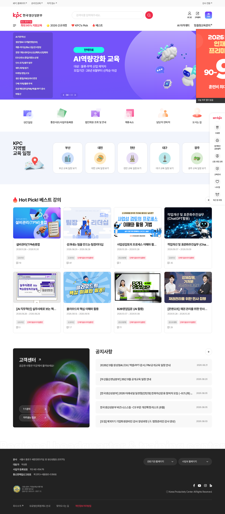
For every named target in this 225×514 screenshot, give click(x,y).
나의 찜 (217, 187)
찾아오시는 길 (62, 506)
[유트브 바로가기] (199, 485)
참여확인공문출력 (217, 147)
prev (63, 95)
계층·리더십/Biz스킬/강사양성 (28, 47)
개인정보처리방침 (83, 506)
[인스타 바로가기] (205, 485)
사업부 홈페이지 (189, 461)
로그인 (189, 17)
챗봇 (208, 15)
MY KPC (217, 118)
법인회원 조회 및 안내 (95, 122)
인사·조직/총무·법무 (23, 63)
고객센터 (197, 17)
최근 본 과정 (217, 200)
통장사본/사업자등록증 (62, 122)
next (75, 95)
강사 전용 (206, 3)
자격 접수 (51, 3)
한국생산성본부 (27, 15)
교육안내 (217, 174)
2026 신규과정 (58, 25)
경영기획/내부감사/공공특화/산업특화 (31, 52)
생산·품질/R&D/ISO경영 (26, 78)
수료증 (217, 133)
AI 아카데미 (183, 25)
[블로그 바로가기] (211, 485)
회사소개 (17, 506)
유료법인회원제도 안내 (39, 506)
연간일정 (28, 122)
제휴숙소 (129, 122)
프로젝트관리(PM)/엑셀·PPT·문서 (30, 88)
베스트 (99, 25)
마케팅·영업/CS (22, 73)
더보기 (208, 200)
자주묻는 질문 (29, 417)
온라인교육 (36, 3)
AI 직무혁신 (20, 37)
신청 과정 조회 (217, 161)
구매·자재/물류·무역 (23, 83)
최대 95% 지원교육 (31, 25)
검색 (149, 15)
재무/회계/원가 (21, 68)
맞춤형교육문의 (202, 25)
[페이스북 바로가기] (194, 485)
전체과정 (14, 25)
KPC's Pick (81, 25)
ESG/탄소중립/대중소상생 (26, 57)
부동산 (18, 94)
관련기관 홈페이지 (155, 461)
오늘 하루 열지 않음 (205, 100)
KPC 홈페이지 (19, 3)
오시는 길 (197, 122)
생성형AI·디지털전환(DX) (26, 42)
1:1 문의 (26, 409)
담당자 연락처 (163, 122)
